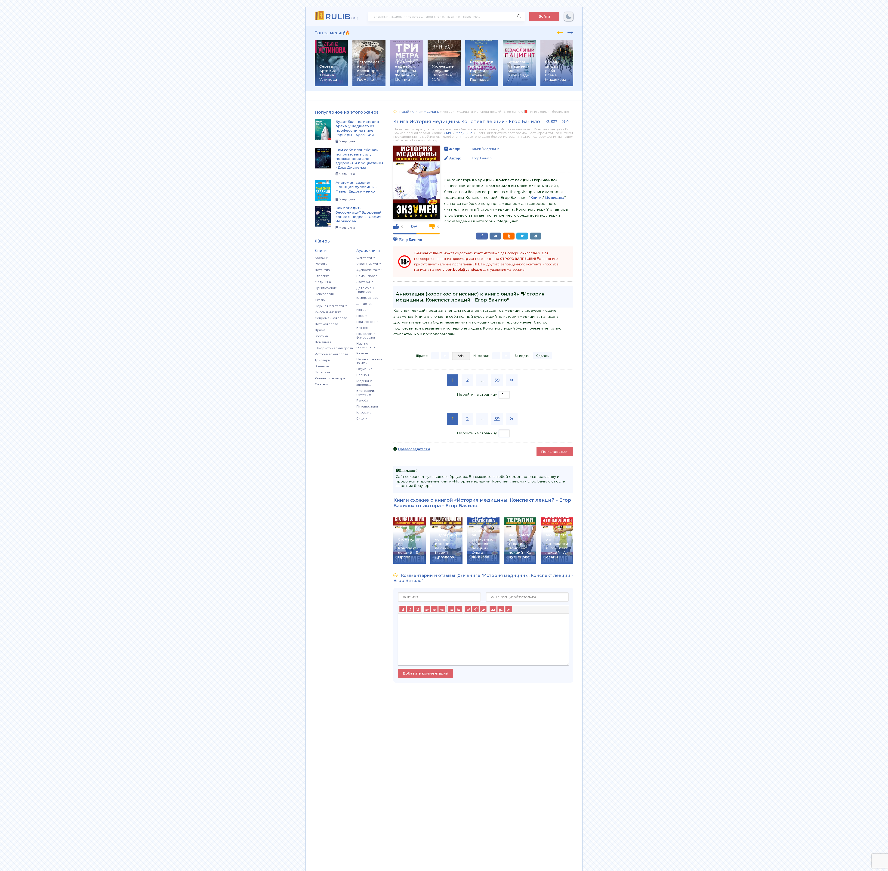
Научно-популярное (366, 345)
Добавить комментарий (425, 673)
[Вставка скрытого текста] (508, 609)
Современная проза (331, 318)
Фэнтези (322, 384)
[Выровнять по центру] (434, 609)
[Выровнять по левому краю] (427, 609)
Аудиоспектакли (369, 270)
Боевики (321, 258)
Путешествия (367, 406)
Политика (322, 372)
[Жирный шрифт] (402, 609)
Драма (320, 330)
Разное (362, 353)
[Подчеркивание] (417, 609)
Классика (322, 276)
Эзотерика (364, 282)
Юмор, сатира (367, 297)
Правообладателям (414, 449)
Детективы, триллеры (365, 289)
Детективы (323, 270)
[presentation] (560, 31)
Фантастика (365, 258)
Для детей (364, 303)
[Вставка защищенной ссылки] (483, 609)
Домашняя (323, 342)
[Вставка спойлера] (500, 609)
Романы (321, 264)
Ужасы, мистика (368, 264)
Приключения (367, 322)
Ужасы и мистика (328, 312)
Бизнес (362, 328)
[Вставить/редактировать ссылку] (475, 609)
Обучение (364, 369)
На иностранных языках (369, 361)
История (363, 309)
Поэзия (362, 315)
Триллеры (322, 360)
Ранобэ (362, 400)
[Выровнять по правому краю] (441, 609)
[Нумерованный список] (458, 609)
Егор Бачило (410, 239)
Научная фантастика (331, 306)
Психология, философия (366, 335)
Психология (324, 294)
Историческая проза (331, 354)
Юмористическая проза (334, 348)
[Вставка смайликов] (468, 609)
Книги (447, 133)
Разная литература (330, 378)
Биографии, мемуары (365, 392)
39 (497, 380)
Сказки (320, 300)
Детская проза (326, 324)
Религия (362, 375)
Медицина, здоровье (364, 382)
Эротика (321, 336)
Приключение (326, 288)
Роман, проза (366, 276)
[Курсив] (410, 609)
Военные (322, 366)
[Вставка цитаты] (493, 609)
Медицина (323, 282)
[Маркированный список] (451, 609)
